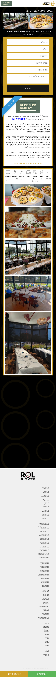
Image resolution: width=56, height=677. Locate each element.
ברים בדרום (47, 641)
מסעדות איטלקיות (46, 505)
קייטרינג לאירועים (46, 595)
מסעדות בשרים (46, 502)
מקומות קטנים (47, 593)
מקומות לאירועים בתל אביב (44, 591)
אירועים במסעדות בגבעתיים (44, 569)
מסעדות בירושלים (46, 491)
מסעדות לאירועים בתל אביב (44, 523)
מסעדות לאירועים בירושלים (44, 549)
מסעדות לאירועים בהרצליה (44, 527)
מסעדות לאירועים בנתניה (45, 552)
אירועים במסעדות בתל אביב (44, 573)
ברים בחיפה (47, 636)
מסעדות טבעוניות (46, 653)
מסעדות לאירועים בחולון (45, 543)
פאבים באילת (47, 645)
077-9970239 (18, 119)
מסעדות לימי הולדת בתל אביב (43, 554)
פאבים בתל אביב (46, 626)
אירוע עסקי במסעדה (45, 601)
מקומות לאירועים (46, 594)
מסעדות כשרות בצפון (45, 511)
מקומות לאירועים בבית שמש (44, 618)
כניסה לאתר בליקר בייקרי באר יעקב (28, 163)
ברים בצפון (47, 633)
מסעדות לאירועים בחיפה (45, 528)
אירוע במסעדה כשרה (45, 613)
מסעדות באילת (46, 501)
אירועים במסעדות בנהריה (45, 567)
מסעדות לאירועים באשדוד (44, 538)
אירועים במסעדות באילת (45, 581)
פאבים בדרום (47, 642)
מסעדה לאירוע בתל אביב (45, 524)
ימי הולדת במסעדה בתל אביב (44, 557)
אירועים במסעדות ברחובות (44, 566)
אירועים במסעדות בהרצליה (44, 562)
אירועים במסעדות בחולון (45, 565)
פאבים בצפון (47, 634)
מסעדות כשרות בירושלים (44, 517)
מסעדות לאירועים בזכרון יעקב (44, 535)
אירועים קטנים (47, 651)
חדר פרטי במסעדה (46, 614)
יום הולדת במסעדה (46, 609)
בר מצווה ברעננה (46, 605)
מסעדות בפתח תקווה (45, 487)
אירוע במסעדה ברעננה (45, 585)
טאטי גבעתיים (47, 655)
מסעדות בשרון (46, 494)
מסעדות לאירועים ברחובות (44, 531)
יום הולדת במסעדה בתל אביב (44, 556)
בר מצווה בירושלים (46, 603)
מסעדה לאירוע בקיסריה (45, 550)
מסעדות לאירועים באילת (45, 537)
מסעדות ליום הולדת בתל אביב (43, 553)
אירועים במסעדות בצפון (45, 578)
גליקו (48, 658)
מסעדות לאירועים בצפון (45, 534)
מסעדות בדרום (46, 498)
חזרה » (5, 12)
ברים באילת (47, 644)
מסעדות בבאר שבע (46, 499)
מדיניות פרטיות (43, 668)
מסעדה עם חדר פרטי (45, 616)
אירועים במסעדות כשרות (45, 612)
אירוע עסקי (47, 597)
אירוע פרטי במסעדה (45, 599)
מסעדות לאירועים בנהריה (45, 546)
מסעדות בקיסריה (46, 488)
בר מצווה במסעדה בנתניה (45, 620)
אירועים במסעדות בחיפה (45, 577)
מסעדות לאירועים (46, 598)
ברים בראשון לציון (46, 627)
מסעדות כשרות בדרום (45, 518)
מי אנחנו (47, 668)
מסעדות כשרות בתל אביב (44, 513)
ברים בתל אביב (46, 625)
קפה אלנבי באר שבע (45, 657)
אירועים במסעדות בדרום (45, 582)
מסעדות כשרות (46, 510)
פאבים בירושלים (46, 631)
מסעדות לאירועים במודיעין (44, 541)
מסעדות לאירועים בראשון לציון (43, 526)
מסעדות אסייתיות (46, 506)
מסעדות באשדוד (46, 492)
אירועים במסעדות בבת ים (45, 563)
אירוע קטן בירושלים (46, 610)
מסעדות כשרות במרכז (45, 514)
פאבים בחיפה (47, 637)
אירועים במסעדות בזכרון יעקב (44, 580)
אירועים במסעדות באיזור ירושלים (43, 575)
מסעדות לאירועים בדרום (45, 530)
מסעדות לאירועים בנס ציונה (44, 548)
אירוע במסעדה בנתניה (45, 586)
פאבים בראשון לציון (46, 629)
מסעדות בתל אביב (46, 490)
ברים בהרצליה (47, 638)
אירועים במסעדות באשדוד (44, 571)
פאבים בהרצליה (46, 640)
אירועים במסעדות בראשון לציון (44, 574)
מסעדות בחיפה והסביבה (45, 496)
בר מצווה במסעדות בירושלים (44, 606)
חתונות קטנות (47, 608)
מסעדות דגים (47, 503)
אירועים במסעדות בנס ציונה (44, 570)
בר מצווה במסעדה (46, 602)
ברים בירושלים (46, 630)
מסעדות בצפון (46, 495)
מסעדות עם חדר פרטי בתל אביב (43, 617)
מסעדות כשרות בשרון (45, 515)
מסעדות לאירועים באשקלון (44, 539)
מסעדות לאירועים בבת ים (45, 542)
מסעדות (47, 650)
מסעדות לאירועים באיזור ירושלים (43, 533)
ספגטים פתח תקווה (46, 654)
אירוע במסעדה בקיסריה (45, 584)
